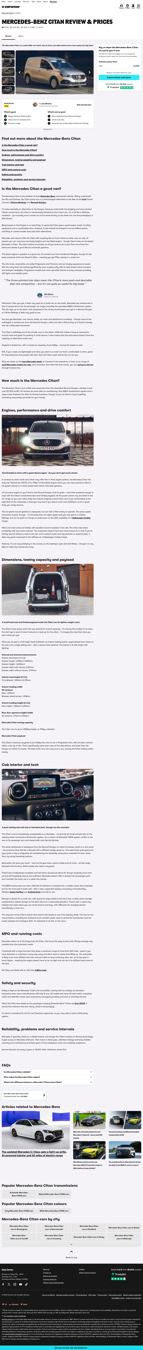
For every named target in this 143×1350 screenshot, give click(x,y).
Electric (26, 2)
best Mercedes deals (32, 361)
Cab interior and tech (13, 164)
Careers (82, 1269)
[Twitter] (9, 1285)
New (3, 2)
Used (10, 2)
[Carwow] (11, 6)
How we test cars (84, 105)
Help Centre (7, 1270)
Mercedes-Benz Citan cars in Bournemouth (54, 1227)
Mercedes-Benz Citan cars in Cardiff (19, 1237)
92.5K (40, 27)
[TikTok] (26, 1285)
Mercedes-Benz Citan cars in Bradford (89, 1227)
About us (46, 1269)
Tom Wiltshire (46, 103)
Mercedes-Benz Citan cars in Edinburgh (124, 1237)
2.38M (32, 27)
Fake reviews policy (115, 1295)
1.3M (25, 27)
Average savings (7, 1319)
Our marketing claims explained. (15, 1316)
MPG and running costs (14, 169)
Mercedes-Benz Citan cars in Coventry (54, 1237)
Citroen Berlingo (18, 202)
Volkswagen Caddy (81, 518)
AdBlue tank (40, 970)
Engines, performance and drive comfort (23, 155)
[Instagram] (15, 1285)
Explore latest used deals (119, 77)
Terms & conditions (48, 1295)
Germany (15, 1304)
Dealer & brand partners (87, 1273)
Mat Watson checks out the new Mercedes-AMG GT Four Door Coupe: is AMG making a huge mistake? (87, 1165)
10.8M (6, 27)
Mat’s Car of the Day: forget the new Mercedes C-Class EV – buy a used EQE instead (87, 1135)
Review (8, 36)
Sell (33, 2)
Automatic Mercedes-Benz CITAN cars (19, 1194)
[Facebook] (3, 1285)
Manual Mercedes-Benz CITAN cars (54, 1194)
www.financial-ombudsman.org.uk (16, 1334)
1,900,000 (16, 27)
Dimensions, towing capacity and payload (23, 160)
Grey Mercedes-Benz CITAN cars (19, 1211)
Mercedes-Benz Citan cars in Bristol (124, 1228)
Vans (39, 2)
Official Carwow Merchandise (53, 1283)
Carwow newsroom (50, 1279)
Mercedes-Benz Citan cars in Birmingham (19, 1227)
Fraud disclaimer (81, 1295)
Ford (84, 199)
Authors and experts (50, 1276)
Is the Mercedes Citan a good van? (20, 145)
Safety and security (12, 174)
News (45, 2)
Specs (21, 36)
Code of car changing (133, 1298)
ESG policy (92, 1295)
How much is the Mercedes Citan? (19, 150)
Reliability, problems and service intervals (23, 179)
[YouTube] (20, 1285)
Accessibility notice (118, 1298)
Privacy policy (102, 1295)
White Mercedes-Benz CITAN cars (54, 1211)
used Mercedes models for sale (16, 365)
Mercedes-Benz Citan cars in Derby (89, 1237)
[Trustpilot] (119, 87)
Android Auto (34, 892)
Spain (25, 1304)
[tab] (8, 36)
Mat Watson (48, 294)
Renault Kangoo (38, 202)
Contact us (47, 1273)
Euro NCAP (80, 1003)
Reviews (53, 2)
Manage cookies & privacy (65, 1295)
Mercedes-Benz (8, 13)
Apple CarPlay (16, 892)
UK (6, 1304)
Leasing (17, 2)
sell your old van (85, 365)
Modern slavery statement (132, 1295)
